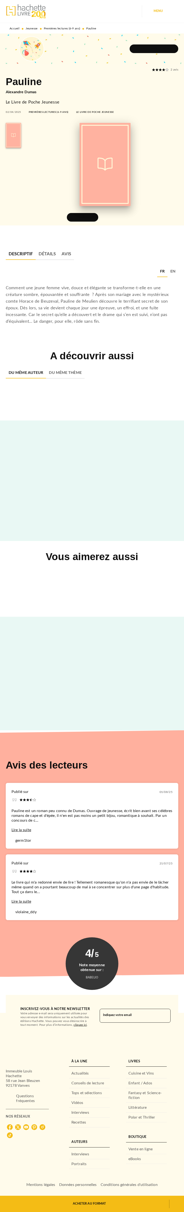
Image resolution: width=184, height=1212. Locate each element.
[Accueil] (26, 11)
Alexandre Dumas (21, 92)
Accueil (14, 28)
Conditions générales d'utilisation (129, 1185)
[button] (154, 48)
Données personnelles (78, 1185)
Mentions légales (40, 1185)
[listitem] (10, 1127)
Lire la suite (21, 830)
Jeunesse (31, 28)
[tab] (21, 254)
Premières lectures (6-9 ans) (62, 28)
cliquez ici (80, 1024)
